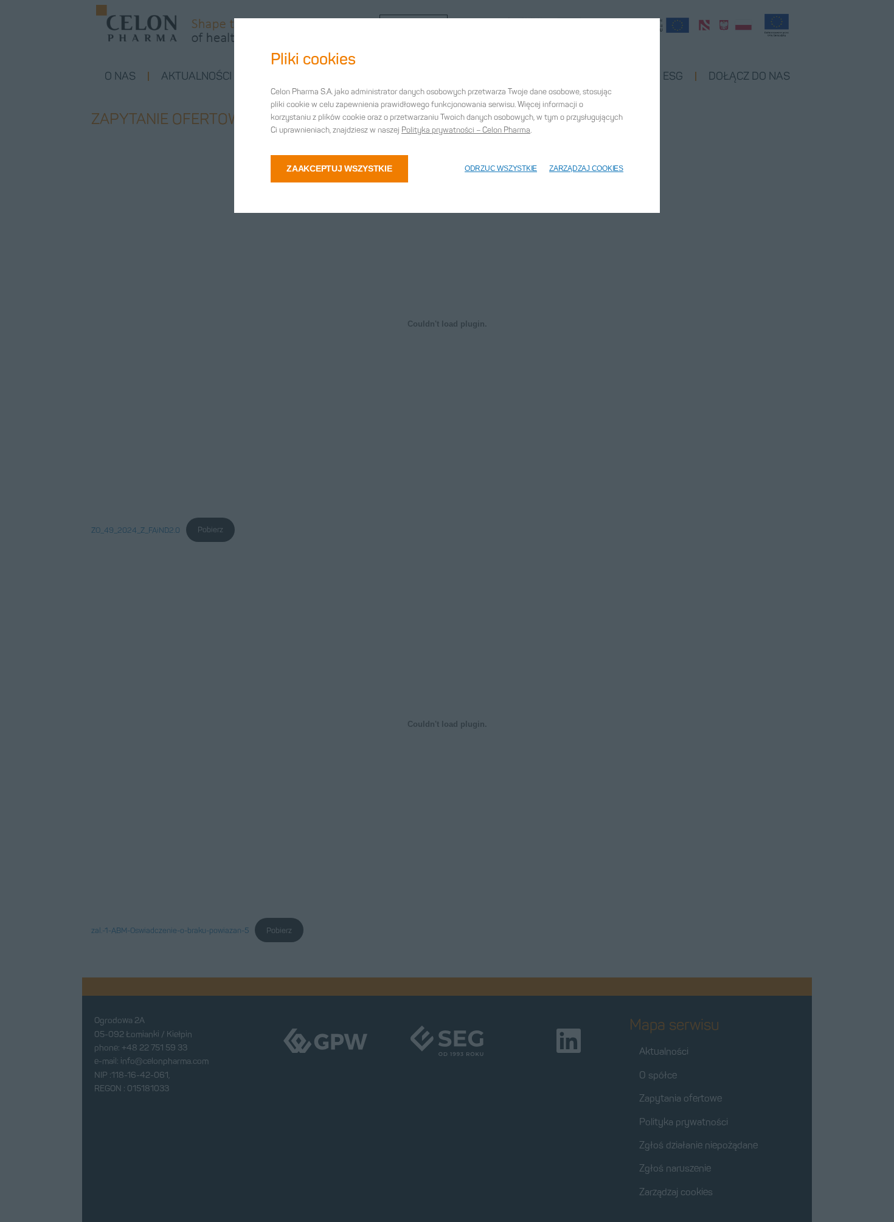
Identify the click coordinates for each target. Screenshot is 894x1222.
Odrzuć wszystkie (501, 168)
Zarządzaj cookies (586, 168)
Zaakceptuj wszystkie (339, 168)
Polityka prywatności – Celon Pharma (465, 129)
